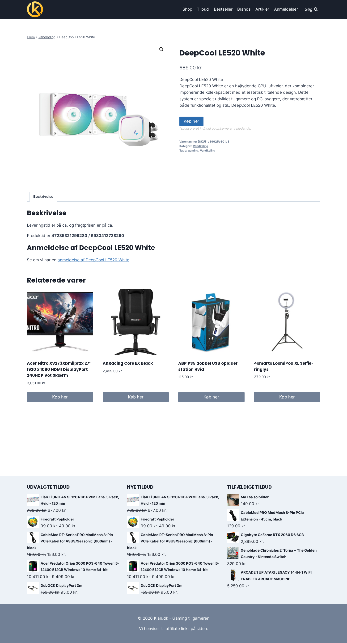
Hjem (31, 37)
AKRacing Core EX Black (128, 363)
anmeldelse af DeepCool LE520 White (93, 260)
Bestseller (223, 9)
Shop (187, 9)
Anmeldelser (286, 9)
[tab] (43, 197)
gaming (193, 150)
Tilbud (203, 9)
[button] (161, 49)
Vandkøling (46, 37)
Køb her (191, 121)
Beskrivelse (43, 196)
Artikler (262, 9)
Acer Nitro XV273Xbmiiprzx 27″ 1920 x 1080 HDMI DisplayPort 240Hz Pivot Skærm (59, 369)
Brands (244, 9)
